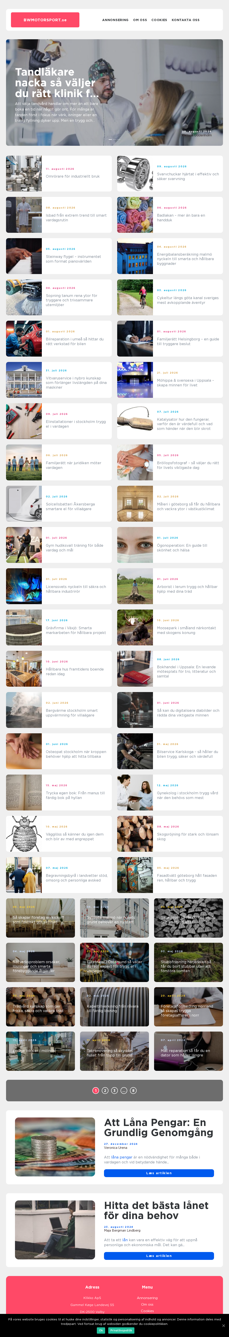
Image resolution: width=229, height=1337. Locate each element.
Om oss (140, 20)
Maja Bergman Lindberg (122, 1230)
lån (125, 1240)
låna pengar (121, 1157)
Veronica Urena (115, 1148)
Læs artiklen (159, 1173)
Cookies (159, 20)
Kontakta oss (185, 20)
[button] (110, 139)
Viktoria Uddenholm (197, 135)
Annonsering (115, 20)
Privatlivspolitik (121, 1330)
